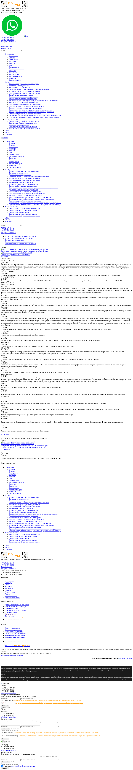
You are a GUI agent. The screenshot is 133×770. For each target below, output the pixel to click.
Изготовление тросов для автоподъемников (24, 91)
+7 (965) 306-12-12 (7, 40)
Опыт (11, 65)
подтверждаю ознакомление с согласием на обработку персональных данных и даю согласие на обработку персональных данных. (49, 703)
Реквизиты (13, 72)
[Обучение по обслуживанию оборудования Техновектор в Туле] (24, 446)
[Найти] (21, 50)
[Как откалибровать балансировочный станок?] (18, 442)
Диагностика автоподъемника (20, 87)
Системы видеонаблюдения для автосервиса (25, 114)
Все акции (4, 256)
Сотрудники (13, 59)
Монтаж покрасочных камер (15, 637)
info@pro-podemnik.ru (8, 41)
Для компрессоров (11, 608)
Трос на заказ (9, 616)
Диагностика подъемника (14, 632)
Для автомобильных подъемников (17, 605)
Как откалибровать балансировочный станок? (17, 444)
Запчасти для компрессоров (19, 125)
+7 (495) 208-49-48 (7, 38)
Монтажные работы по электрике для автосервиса (27, 106)
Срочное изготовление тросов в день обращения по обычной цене (24, 251)
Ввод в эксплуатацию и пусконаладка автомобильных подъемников (33, 100)
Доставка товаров (15, 76)
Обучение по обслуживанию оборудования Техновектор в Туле (23, 447)
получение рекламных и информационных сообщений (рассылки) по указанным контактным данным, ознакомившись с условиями (47, 700)
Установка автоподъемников (19, 86)
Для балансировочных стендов (16, 606)
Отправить (5, 706)
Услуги (7, 82)
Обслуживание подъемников (15, 633)
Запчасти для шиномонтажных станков (23, 127)
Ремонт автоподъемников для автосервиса (24, 84)
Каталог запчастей (11, 119)
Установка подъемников (13, 630)
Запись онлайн (6, 48)
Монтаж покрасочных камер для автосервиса (25, 104)
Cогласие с (19, 766)
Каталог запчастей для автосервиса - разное (24, 128)
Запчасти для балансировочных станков (23, 123)
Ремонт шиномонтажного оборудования (23, 97)
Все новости (5, 449)
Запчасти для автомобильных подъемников (24, 121)
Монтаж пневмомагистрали (15, 635)
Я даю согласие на (42, 700)
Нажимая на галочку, (43, 703)
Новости (12, 63)
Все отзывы (5, 434)
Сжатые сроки (14, 67)
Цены (7, 130)
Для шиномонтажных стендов (15, 610)
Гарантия (12, 78)
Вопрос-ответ (14, 74)
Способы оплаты (15, 80)
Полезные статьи (11, 596)
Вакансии (12, 71)
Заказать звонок (6, 46)
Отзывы (12, 58)
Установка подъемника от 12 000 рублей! (15, 255)
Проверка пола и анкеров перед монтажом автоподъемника (30, 110)
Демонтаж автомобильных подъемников (23, 102)
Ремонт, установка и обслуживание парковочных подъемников (31, 112)
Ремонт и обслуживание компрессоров (23, 99)
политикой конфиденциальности (23, 766)
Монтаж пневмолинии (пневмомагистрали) (24, 93)
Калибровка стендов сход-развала (21, 95)
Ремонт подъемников (12, 628)
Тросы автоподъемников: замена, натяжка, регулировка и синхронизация (35, 117)
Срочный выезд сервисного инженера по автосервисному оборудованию (35, 115)
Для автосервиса (11, 612)
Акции (7, 132)
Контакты (8, 134)
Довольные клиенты (16, 69)
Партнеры (12, 61)
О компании (9, 54)
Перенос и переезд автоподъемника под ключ (25, 108)
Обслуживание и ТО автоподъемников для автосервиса (29, 89)
